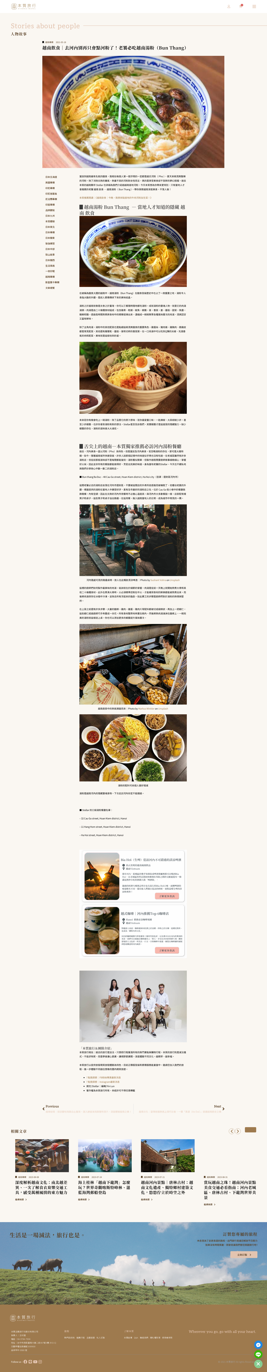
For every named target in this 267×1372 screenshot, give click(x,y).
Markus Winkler (146, 708)
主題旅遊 (91, 1337)
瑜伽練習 (50, 243)
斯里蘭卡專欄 (52, 282)
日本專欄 (50, 232)
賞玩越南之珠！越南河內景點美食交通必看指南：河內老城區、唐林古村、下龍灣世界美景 (164, 1190)
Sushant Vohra (158, 580)
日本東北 (50, 226)
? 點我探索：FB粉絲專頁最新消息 (103, 1077)
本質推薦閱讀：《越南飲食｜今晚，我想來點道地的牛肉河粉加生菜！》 (116, 197)
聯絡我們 (144, 1337)
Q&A (136, 1337)
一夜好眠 (50, 271)
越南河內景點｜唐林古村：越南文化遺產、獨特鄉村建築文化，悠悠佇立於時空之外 (101, 1187)
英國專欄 (50, 182)
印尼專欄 (50, 188)
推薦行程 (80, 1337)
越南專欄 (49, 42)
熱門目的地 (69, 1337)
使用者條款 (167, 1337)
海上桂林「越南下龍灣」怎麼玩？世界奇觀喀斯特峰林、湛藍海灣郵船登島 (38, 1187)
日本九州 (50, 215)
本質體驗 (50, 221)
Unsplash (175, 580)
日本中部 (50, 249)
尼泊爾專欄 (51, 199)
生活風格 (50, 265)
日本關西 (50, 260)
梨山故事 (50, 254)
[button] (232, 1131)
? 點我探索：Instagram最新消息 (103, 1081)
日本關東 (50, 237)
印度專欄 (50, 204)
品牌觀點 (50, 210)
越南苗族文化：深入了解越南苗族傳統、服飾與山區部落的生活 (227, 1187)
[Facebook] (25, 1362)
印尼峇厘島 (51, 193)
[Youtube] (35, 1362)
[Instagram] (40, 1362)
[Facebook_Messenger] (258, 1345)
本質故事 (128, 1337)
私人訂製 (101, 1337)
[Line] (30, 1362)
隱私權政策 (155, 1337)
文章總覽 (50, 287)
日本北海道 (51, 176)
